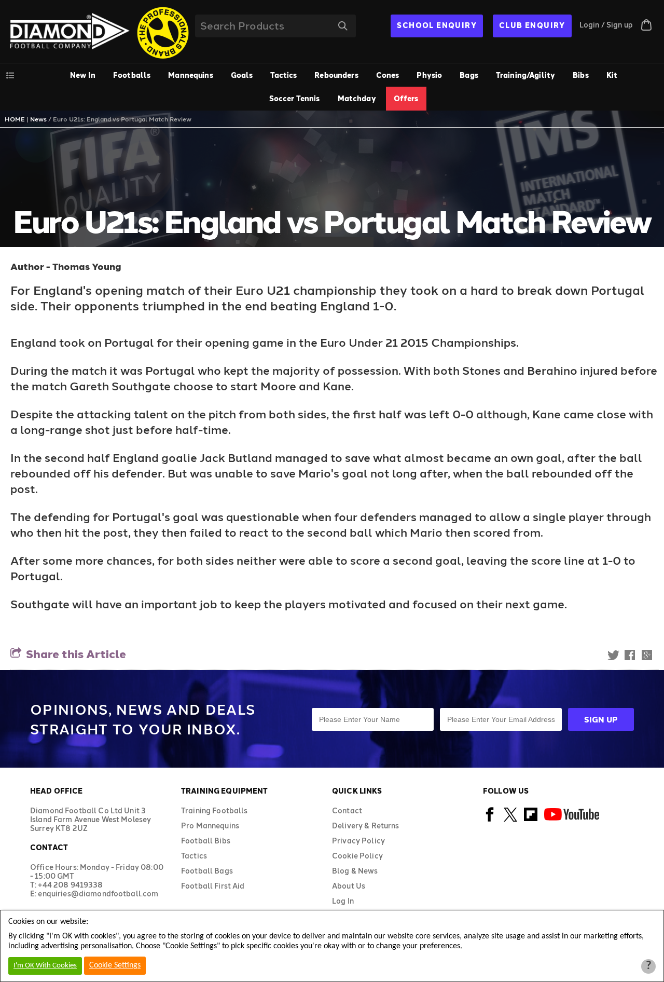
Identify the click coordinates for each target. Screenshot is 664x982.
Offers (406, 98)
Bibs (581, 75)
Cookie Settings (115, 965)
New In (82, 75)
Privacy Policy (358, 840)
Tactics (283, 75)
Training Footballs (214, 810)
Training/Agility (525, 75)
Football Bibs (205, 840)
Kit (611, 75)
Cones (387, 75)
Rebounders (336, 75)
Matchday (357, 98)
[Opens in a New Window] (490, 819)
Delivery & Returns (365, 825)
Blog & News (355, 870)
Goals (242, 75)
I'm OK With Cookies (45, 966)
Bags (469, 75)
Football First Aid (213, 885)
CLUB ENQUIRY (532, 25)
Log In (343, 900)
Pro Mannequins (210, 825)
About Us (348, 885)
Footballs (131, 75)
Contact (347, 810)
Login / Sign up (606, 24)
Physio (429, 75)
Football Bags (207, 870)
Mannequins (190, 75)
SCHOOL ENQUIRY (437, 25)
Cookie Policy (357, 855)
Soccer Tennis (294, 98)
